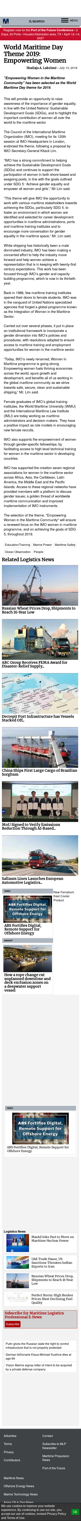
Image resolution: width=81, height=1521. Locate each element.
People (38, 552)
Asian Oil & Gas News (19, 1502)
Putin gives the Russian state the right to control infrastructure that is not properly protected (37, 1345)
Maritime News (14, 1478)
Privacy (9, 1452)
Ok (75, 1512)
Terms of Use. (16, 1518)
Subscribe (12, 1324)
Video (7, 891)
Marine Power (42, 544)
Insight (8, 940)
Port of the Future (53, 1468)
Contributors (12, 1460)
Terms (8, 1444)
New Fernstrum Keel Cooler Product (63, 896)
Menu (74, 20)
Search (38, 21)
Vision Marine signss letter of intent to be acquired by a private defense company (39, 1367)
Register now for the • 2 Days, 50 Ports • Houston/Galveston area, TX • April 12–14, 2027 (40, 34)
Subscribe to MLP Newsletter (54, 1446)
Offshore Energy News (19, 1486)
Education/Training (17, 544)
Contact (47, 1436)
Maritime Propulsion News (55, 1458)
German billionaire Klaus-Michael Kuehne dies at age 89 (38, 1356)
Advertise (10, 1436)
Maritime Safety (65, 544)
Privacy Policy (56, 1513)
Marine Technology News (21, 1494)
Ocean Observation (18, 552)
